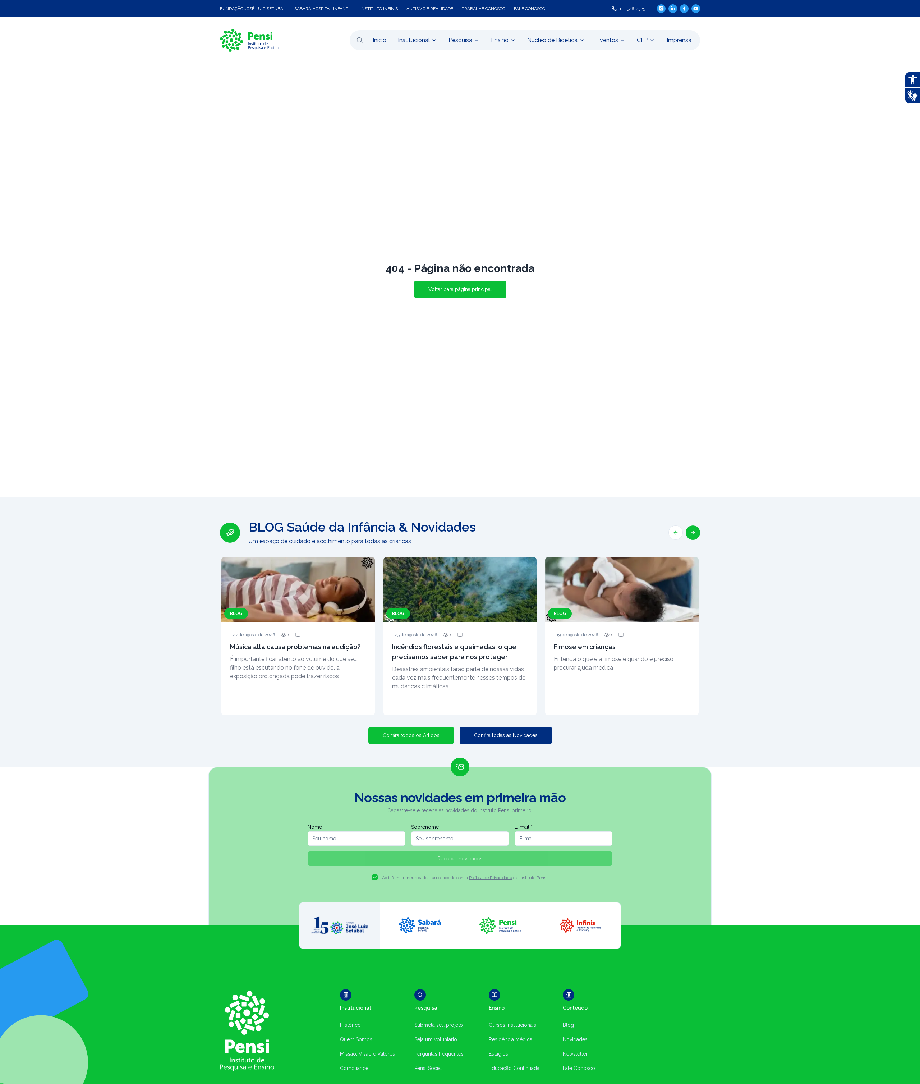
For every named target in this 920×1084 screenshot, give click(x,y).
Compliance (354, 1068)
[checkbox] (375, 877)
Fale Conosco (579, 1068)
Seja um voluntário (435, 1039)
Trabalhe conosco (483, 8)
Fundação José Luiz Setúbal (253, 8)
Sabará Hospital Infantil (323, 8)
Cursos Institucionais (512, 1025)
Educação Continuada (514, 1068)
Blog (568, 1025)
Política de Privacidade (490, 877)
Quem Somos (356, 1039)
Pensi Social (428, 1068)
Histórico (350, 1025)
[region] (460, 617)
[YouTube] (695, 8)
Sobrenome (425, 827)
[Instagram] (661, 8)
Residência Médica (510, 1039)
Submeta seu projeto (438, 1025)
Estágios (498, 1054)
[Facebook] (684, 9)
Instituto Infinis (379, 8)
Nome (315, 827)
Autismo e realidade (429, 8)
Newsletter (575, 1054)
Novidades (575, 1039)
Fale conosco (529, 8)
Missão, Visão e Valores (367, 1054)
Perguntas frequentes (439, 1054)
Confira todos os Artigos (411, 735)
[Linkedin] (672, 8)
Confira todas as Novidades (506, 735)
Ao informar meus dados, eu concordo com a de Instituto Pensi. (465, 877)
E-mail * (524, 827)
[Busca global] (360, 40)
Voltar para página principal (460, 289)
